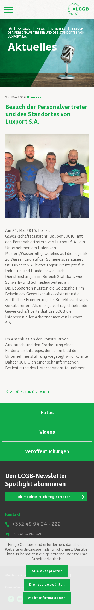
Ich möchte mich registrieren (44, 497)
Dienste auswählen (47, 584)
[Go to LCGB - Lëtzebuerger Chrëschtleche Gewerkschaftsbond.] (11, 29)
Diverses (34, 97)
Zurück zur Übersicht (30, 392)
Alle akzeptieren (47, 571)
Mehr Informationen (47, 598)
